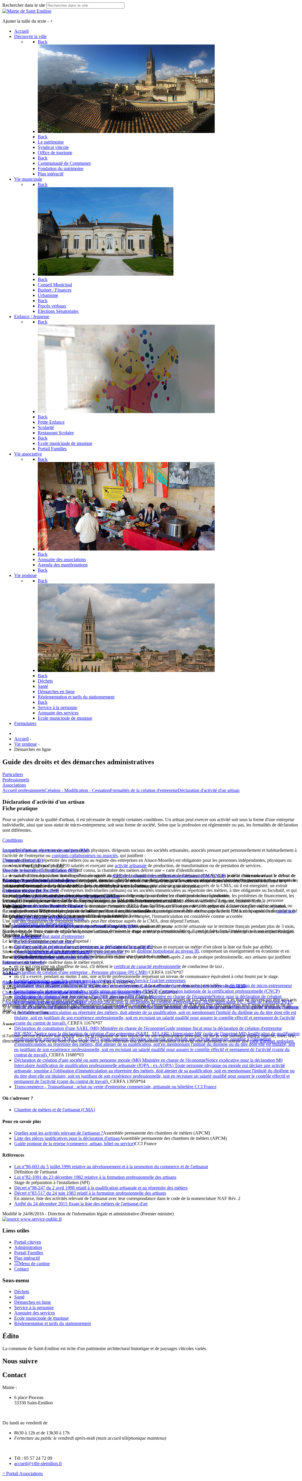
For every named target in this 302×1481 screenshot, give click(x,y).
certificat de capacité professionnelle (147, 966)
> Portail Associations (22, 1473)
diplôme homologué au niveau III (168, 951)
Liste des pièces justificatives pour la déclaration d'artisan (67, 1138)
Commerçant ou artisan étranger (43, 923)
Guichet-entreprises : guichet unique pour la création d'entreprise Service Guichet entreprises (100, 980)
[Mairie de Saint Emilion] (26, 11)
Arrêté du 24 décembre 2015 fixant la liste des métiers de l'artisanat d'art (80, 1203)
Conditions (12, 840)
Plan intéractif (27, 1257)
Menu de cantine (34, 1263)
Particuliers (12, 774)
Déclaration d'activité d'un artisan (208, 790)
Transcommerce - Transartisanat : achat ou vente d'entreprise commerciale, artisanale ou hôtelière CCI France (115, 1086)
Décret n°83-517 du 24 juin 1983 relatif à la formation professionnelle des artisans (90, 1193)
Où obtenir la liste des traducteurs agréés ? (53, 957)
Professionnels (15, 779)
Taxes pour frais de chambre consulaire (48, 905)
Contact (21, 1268)
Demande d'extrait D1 (22, 860)
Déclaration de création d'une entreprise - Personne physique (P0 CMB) (80, 972)
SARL (8, 972)
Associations (14, 785)
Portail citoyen (27, 1242)
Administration (28, 1247)
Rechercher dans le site (23, 5)
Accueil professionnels (23, 790)
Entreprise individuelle (23, 962)
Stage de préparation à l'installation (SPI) (40, 870)
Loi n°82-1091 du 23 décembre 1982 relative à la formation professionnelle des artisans (95, 1177)
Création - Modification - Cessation (77, 790)
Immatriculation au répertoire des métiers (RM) (45, 850)
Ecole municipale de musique (41, 1318)
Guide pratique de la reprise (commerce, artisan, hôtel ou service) (74, 1143)
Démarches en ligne (32, 1302)
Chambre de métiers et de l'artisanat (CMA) (54, 1109)
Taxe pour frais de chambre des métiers (38, 880)
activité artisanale (131, 865)
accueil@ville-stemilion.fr (38, 1463)
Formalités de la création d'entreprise (144, 790)
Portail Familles (28, 1252)
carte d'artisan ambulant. (272, 1040)
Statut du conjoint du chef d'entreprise (49, 918)
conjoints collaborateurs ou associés (85, 855)
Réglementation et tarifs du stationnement (52, 1323)
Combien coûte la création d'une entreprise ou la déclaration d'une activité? (83, 946)
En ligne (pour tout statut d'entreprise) (49, 936)
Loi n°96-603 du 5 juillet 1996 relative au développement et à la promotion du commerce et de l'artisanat (111, 1166)
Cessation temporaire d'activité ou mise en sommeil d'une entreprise (74, 925)
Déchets (21, 1291)
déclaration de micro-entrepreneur (260, 985)
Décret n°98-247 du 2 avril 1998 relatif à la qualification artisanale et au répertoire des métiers (101, 1187)
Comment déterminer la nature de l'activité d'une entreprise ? (70, 951)
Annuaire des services (34, 1312)
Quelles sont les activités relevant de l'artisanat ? (58, 1132)
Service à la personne (34, 1307)
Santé (19, 1296)
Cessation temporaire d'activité (30, 890)
